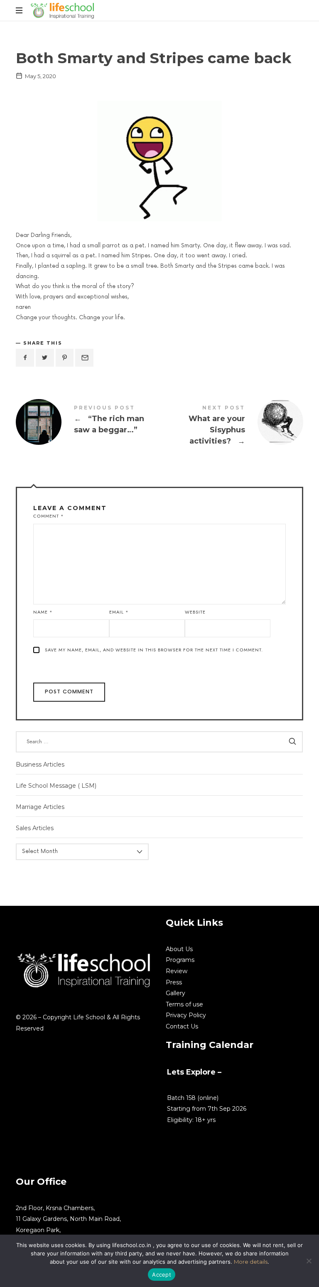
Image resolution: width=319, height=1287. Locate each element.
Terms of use (184, 1004)
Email (119, 612)
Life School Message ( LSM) (56, 785)
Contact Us (182, 1026)
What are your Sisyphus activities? (231, 426)
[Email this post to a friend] (84, 358)
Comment (48, 516)
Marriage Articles (40, 807)
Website (195, 612)
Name (43, 612)
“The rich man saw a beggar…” (88, 422)
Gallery (175, 993)
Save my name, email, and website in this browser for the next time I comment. (154, 650)
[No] (308, 1261)
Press (174, 982)
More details (250, 1261)
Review (176, 971)
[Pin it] (65, 358)
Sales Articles (35, 828)
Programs (180, 960)
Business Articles (40, 764)
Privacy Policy (186, 1015)
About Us (179, 949)
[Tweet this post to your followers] (45, 358)
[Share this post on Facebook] (25, 358)
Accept (161, 1274)
